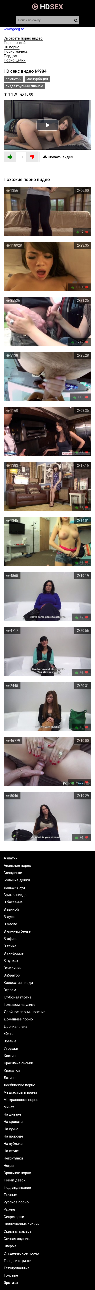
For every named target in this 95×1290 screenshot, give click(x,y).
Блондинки (13, 873)
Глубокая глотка (17, 997)
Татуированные (16, 1268)
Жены (8, 1034)
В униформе (14, 953)
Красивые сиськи (18, 1063)
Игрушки (11, 1048)
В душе (10, 917)
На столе (11, 1151)
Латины (10, 1078)
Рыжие (9, 1209)
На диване (12, 1114)
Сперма (10, 1246)
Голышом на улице (19, 1004)
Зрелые (10, 1041)
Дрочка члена (15, 1026)
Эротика (11, 1282)
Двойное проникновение (25, 1012)
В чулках (11, 960)
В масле (10, 924)
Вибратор (12, 975)
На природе (13, 1136)
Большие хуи (14, 887)
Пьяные (10, 1195)
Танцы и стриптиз (18, 1261)
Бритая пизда (15, 895)
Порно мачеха (16, 51)
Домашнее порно (18, 1019)
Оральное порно (17, 1173)
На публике (13, 1143)
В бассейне (13, 902)
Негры (9, 1165)
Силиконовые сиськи (21, 1224)
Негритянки (13, 1158)
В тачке (10, 946)
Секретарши (14, 1217)
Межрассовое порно (21, 1100)
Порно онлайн (16, 42)
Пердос (10, 56)
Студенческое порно (21, 1253)
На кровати (13, 1121)
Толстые (11, 1275)
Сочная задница (17, 1239)
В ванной (11, 909)
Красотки (12, 1070)
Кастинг (10, 1056)
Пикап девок (15, 1180)
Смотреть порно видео (23, 38)
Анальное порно (17, 865)
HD (50, 6)
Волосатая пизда (18, 982)
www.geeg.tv (14, 29)
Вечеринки (12, 968)
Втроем (10, 990)
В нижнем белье (17, 931)
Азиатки (11, 858)
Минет (9, 1107)
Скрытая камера (17, 1231)
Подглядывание (17, 1187)
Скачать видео (60, 157)
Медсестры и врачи (20, 1092)
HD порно (11, 47)
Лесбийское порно (19, 1085)
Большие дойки (17, 880)
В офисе (11, 939)
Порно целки (15, 60)
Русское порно (16, 1202)
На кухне (11, 1129)
